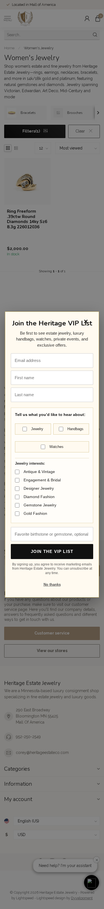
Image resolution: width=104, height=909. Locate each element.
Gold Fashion (35, 513)
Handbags (75, 429)
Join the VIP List (52, 551)
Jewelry (37, 429)
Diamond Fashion (39, 496)
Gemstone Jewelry (40, 505)
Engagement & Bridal (42, 480)
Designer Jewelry (39, 488)
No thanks (52, 584)
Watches (56, 447)
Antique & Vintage (39, 471)
